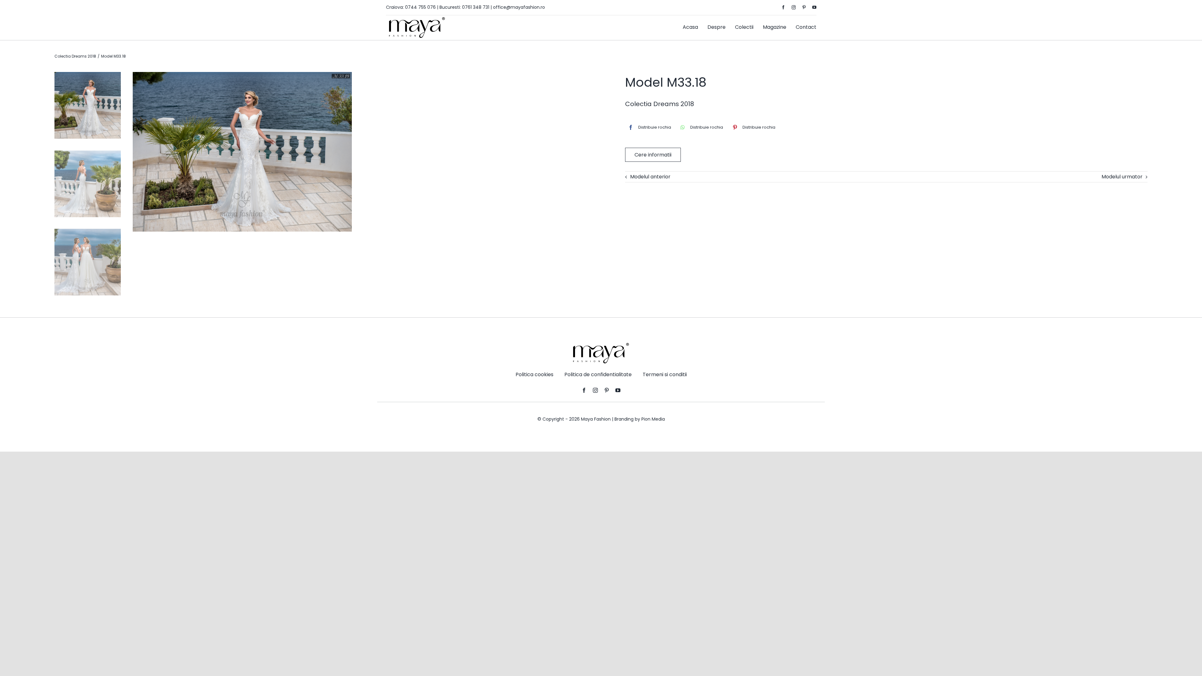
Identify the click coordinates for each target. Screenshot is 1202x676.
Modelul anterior (650, 176)
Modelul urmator (1122, 176)
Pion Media (653, 419)
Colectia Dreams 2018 (659, 104)
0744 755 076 (420, 7)
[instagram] (794, 7)
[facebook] (783, 7)
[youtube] (814, 7)
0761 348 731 (475, 7)
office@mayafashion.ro (519, 7)
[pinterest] (804, 7)
